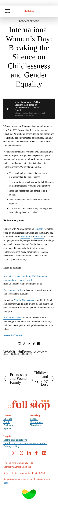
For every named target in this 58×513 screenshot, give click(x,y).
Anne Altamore (14, 351)
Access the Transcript (13, 335)
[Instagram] (19, 343)
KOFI (6, 483)
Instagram (25, 236)
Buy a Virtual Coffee (13, 290)
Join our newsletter (12, 317)
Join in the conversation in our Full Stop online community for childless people (25, 278)
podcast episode (29, 21)
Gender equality (21, 354)
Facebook (39, 236)
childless (9, 350)
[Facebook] (33, 343)
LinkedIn (39, 229)
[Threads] (24, 343)
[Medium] (38, 343)
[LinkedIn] (29, 343)
